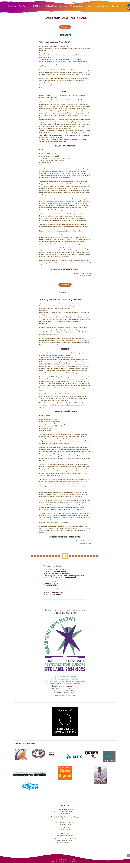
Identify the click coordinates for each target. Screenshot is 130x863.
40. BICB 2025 (37, 6)
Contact (115, 6)
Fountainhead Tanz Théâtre (18, 6)
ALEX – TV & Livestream (73, 6)
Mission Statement (101, 6)
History (88, 6)
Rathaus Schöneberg (53, 6)
